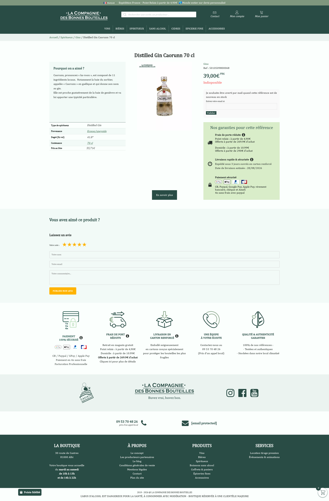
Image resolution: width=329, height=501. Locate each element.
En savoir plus (164, 195)
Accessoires (217, 28)
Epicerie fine (194, 28)
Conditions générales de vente (137, 465)
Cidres (175, 28)
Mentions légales (137, 469)
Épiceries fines (201, 473)
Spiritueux (137, 28)
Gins (206, 63)
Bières (119, 28)
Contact (137, 473)
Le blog (137, 461)
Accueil (53, 37)
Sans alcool (157, 28)
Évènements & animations (264, 457)
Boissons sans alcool (202, 465)
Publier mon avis (63, 291)
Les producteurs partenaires (137, 457)
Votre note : (54, 245)
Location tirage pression (264, 453)
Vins (107, 28)
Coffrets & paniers (202, 469)
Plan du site (137, 477)
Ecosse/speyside (97, 131)
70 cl (90, 143)
